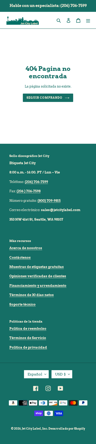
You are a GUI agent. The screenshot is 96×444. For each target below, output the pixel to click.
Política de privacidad (28, 347)
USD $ (60, 374)
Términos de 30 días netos (31, 295)
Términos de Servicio (27, 338)
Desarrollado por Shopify (66, 428)
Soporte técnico (22, 304)
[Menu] (88, 20)
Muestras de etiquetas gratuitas (36, 267)
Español (34, 374)
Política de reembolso (27, 328)
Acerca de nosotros (25, 248)
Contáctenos (20, 257)
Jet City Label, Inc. (35, 428)
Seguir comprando (44, 97)
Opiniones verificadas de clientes (37, 276)
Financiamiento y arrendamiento (37, 285)
